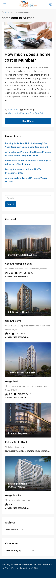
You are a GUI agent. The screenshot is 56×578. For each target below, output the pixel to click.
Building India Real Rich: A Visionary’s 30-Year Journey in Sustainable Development (26, 145)
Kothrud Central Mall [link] (16, 442)
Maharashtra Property (18, 113)
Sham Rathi (12, 109)
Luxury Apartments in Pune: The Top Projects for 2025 (23, 171)
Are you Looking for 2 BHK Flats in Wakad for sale (26, 180)
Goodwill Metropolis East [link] (18, 263)
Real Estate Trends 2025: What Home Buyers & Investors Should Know (28, 162)
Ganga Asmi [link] (11, 381)
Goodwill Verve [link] (13, 321)
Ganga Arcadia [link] (13, 495)
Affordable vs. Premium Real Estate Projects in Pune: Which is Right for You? (28, 154)
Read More (28, 121)
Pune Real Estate (38, 113)
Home (7, 13)
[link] (28, 242)
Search (10, 204)
